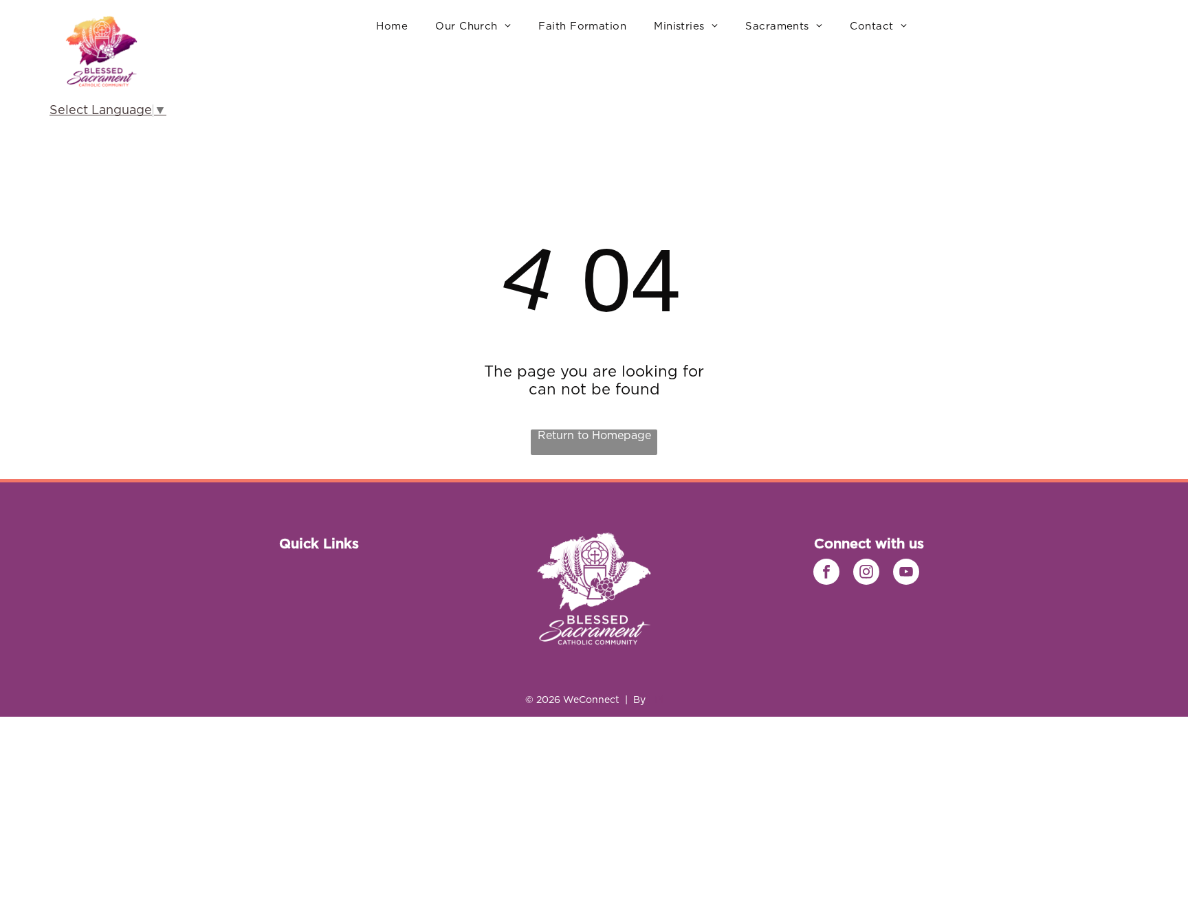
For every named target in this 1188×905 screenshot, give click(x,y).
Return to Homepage (594, 435)
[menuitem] (391, 27)
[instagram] (866, 573)
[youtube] (906, 573)
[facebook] (826, 573)
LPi (655, 700)
